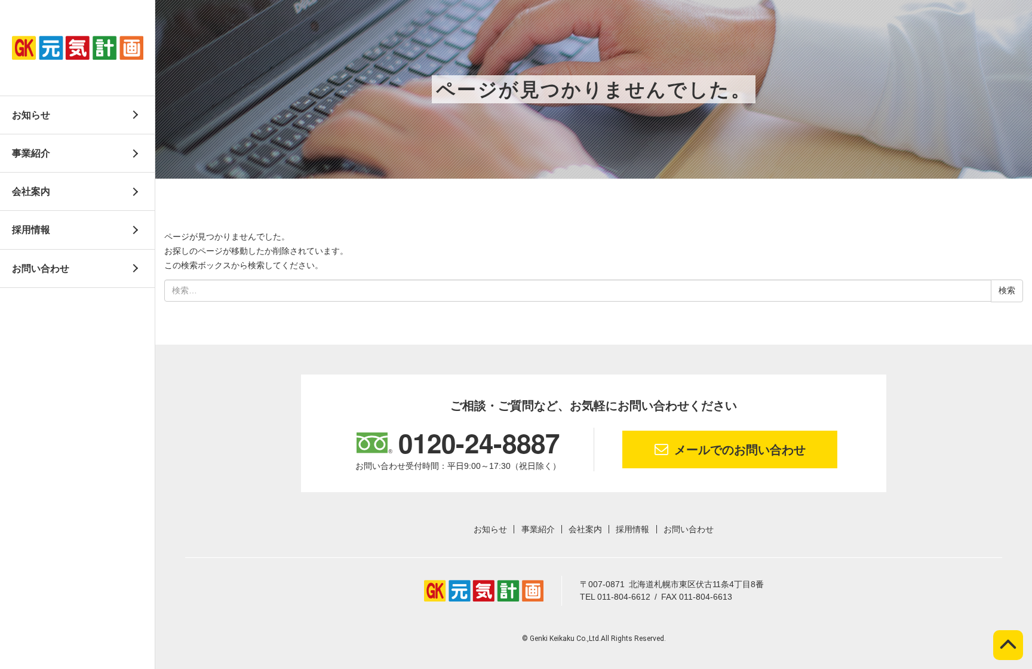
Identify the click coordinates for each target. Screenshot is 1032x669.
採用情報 (31, 230)
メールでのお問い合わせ (740, 449)
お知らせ (31, 115)
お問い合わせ (40, 268)
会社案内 (31, 191)
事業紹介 (31, 153)
